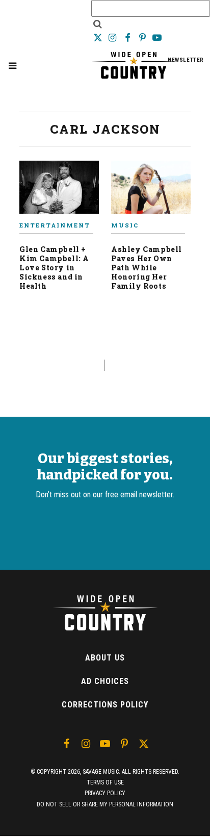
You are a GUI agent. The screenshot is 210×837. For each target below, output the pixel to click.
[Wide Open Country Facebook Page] (128, 37)
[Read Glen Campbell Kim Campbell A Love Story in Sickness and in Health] (59, 191)
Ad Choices (105, 681)
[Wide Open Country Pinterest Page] (143, 37)
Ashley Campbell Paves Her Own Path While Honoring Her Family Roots (146, 267)
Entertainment (54, 225)
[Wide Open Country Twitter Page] (98, 37)
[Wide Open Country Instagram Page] (113, 37)
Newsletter (186, 60)
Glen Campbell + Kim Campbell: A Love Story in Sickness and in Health (54, 267)
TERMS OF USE (105, 782)
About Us (105, 658)
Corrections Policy (105, 704)
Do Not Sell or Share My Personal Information (105, 804)
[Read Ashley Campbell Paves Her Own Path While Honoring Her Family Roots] (151, 191)
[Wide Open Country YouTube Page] (157, 37)
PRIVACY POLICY (105, 793)
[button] (12, 65)
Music (125, 225)
